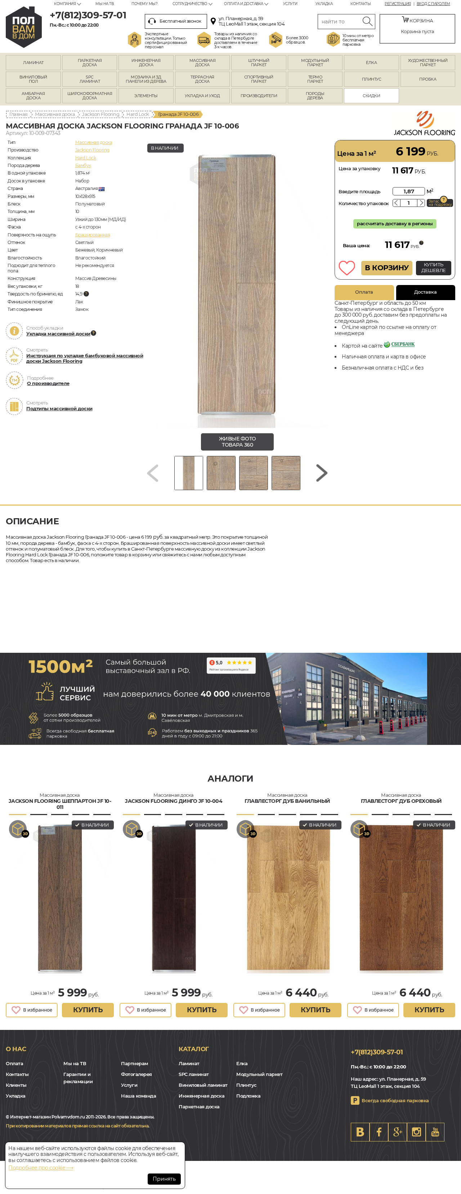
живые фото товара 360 (237, 441)
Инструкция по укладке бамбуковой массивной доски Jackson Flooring (84, 358)
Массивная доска (55, 114)
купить (88, 1010)
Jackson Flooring (100, 114)
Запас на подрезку (440, 203)
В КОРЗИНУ (387, 267)
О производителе (48, 383)
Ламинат (189, 1063)
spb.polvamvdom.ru (24, 27)
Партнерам (134, 1063)
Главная (18, 114)
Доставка (425, 292)
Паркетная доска (199, 1106)
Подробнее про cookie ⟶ (40, 1167)
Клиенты (16, 1085)
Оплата (364, 292)
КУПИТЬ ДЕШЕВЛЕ (433, 267)
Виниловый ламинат (203, 1085)
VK (360, 1132)
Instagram (416, 1132)
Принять (164, 1179)
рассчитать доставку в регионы (395, 223)
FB (379, 1132)
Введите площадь (360, 191)
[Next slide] (322, 473)
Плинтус (246, 1085)
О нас (16, 1049)
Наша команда (138, 1096)
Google (397, 1132)
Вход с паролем (433, 4)
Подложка (248, 1096)
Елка (241, 1063)
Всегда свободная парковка (395, 1100)
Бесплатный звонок (180, 21)
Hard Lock (137, 114)
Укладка (324, 3)
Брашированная (92, 235)
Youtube (435, 1132)
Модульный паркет (259, 1074)
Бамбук (83, 165)
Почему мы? (144, 3)
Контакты (360, 3)
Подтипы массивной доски (59, 408)
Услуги (290, 3)
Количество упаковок (364, 203)
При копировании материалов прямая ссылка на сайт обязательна (77, 1126)
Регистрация (398, 4)
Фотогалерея (136, 1074)
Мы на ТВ (104, 3)
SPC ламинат (194, 1074)
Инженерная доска (201, 1096)
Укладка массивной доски (58, 333)
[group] (237, 284)
